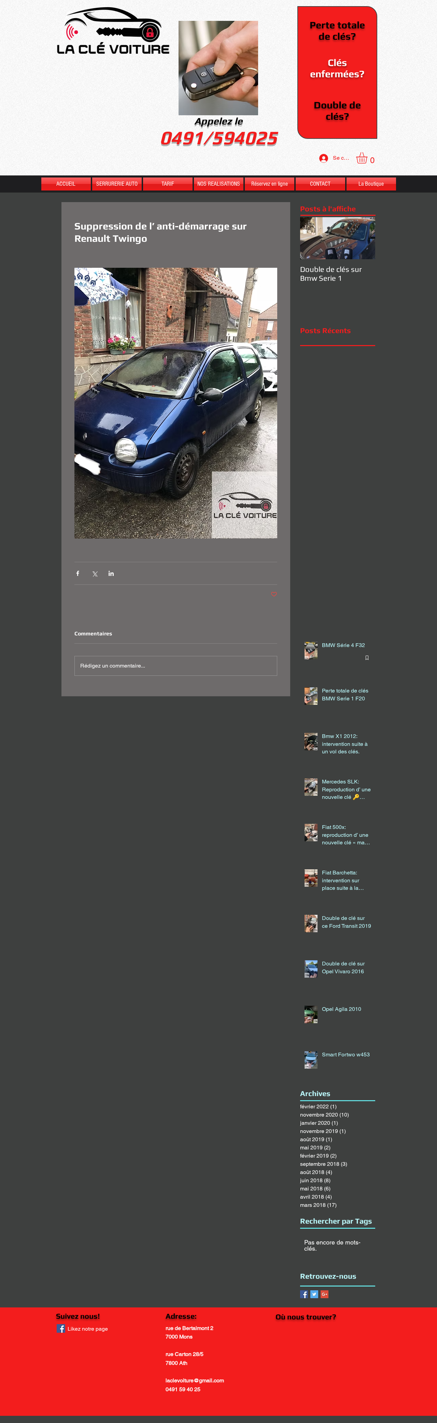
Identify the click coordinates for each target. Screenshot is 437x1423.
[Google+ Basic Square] (324, 1294)
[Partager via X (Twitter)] (94, 573)
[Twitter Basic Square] (314, 1294)
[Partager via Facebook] (77, 573)
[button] (368, 157)
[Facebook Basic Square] (304, 1294)
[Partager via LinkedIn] (111, 573)
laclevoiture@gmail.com (195, 1380)
